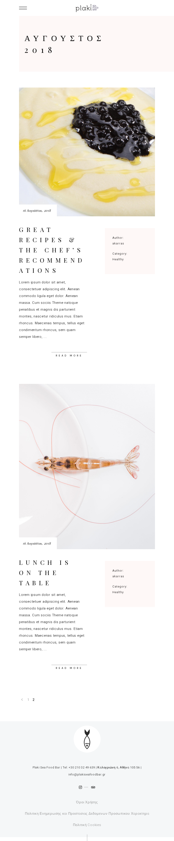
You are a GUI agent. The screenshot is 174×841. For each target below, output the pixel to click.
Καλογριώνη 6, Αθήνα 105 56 (118, 767)
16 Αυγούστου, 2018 (37, 210)
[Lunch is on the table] (87, 466)
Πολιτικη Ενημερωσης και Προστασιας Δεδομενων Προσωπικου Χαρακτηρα (87, 813)
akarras (118, 243)
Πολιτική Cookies (87, 824)
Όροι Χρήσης (87, 802)
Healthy (118, 259)
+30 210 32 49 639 (82, 767)
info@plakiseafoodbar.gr (87, 774)
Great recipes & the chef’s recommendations (52, 249)
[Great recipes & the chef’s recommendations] (87, 152)
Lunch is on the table (45, 572)
